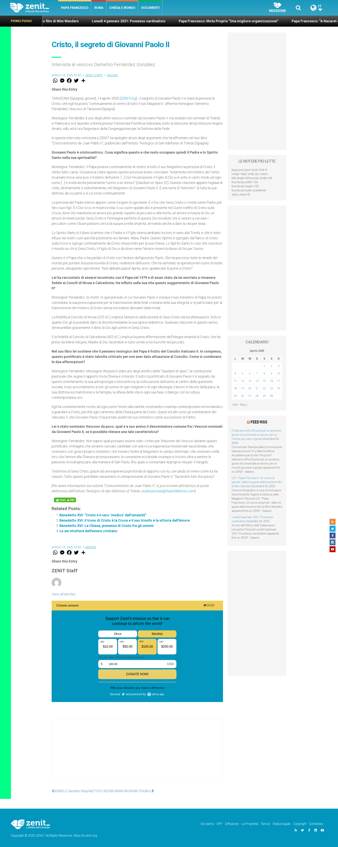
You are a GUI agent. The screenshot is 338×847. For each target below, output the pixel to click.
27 (249, 395)
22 (264, 388)
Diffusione (232, 824)
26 (242, 395)
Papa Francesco (74, 8)
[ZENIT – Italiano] (34, 8)
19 (242, 388)
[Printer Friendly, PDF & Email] (65, 500)
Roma (98, 8)
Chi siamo (207, 824)
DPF (219, 824)
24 (278, 388)
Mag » (243, 404)
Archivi (112, 75)
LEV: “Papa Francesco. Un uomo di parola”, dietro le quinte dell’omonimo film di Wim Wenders (257, 482)
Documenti (150, 8)
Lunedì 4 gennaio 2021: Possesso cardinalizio (93, 21)
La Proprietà (249, 824)
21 (257, 388)
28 (257, 395)
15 (264, 381)
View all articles (64, 594)
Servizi (265, 824)
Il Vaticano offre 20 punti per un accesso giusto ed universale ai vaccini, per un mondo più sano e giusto (256, 434)
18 (235, 388)
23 (271, 388)
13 (249, 381)
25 (235, 395)
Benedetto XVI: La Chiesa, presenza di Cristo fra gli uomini (106, 526)
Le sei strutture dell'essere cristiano (88, 531)
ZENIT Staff (94, 75)
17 (278, 381)
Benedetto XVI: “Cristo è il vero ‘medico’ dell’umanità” (102, 515)
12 (242, 381)
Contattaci (316, 824)
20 (249, 388)
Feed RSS (259, 422)
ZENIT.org (128, 98)
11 (235, 381)
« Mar (235, 404)
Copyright (299, 824)
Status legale (281, 824)
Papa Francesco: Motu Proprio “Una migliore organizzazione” (193, 21)
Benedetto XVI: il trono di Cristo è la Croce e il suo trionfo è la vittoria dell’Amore (124, 520)
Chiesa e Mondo (122, 8)
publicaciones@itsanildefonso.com (168, 491)
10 (278, 373)
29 (264, 395)
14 (257, 381)
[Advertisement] (137, 752)
